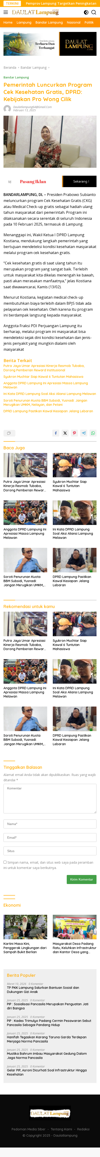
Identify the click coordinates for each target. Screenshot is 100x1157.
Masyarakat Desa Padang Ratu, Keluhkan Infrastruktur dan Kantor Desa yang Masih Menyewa (75, 948)
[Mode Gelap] (86, 12)
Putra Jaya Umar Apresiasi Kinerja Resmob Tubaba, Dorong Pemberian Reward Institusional (43, 368)
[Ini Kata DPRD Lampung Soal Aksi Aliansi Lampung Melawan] (75, 512)
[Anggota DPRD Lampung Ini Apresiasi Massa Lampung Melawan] (25, 512)
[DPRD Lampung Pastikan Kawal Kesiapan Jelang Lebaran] (75, 560)
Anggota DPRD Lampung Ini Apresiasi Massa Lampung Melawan (45, 385)
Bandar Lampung (16, 77)
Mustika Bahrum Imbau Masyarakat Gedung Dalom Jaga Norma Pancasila (47, 1056)
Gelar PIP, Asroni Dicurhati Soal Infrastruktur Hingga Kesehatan (47, 1072)
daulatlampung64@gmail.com (32, 107)
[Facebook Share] (55, 433)
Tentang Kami (61, 1129)
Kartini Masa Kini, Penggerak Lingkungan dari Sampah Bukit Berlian (25, 948)
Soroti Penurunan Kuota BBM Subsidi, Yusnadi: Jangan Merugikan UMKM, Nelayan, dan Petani (45, 402)
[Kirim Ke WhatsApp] (93, 433)
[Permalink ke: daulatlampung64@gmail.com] (7, 108)
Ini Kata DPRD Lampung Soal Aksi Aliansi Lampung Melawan (49, 394)
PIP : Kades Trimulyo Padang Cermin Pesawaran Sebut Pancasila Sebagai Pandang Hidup (49, 1023)
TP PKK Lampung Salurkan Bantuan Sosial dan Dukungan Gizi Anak (43, 990)
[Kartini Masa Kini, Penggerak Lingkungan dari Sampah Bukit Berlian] (25, 927)
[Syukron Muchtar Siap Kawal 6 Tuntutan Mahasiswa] (75, 465)
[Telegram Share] (83, 433)
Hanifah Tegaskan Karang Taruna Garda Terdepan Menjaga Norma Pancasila (47, 1039)
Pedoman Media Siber (29, 1129)
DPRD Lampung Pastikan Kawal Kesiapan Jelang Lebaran (48, 411)
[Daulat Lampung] (35, 12)
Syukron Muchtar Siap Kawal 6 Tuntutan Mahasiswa (43, 377)
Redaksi (83, 1129)
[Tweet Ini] (65, 433)
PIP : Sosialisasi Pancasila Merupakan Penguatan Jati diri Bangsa (47, 1006)
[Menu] (6, 12)
